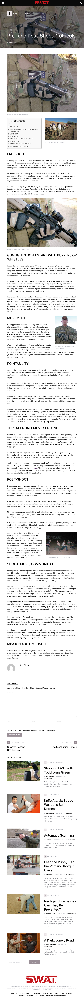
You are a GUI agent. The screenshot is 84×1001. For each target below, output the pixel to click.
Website (58, 721)
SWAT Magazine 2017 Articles (56, 995)
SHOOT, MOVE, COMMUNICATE (20, 144)
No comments (49, 778)
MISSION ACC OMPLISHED (19, 146)
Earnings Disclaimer (26, 995)
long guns (34, 468)
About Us (14, 993)
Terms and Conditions (50, 993)
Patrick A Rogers (51, 913)
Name (9, 721)
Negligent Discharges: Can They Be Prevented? (60, 905)
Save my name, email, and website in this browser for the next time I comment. (33, 730)
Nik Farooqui (50, 813)
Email (34, 721)
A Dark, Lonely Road (59, 940)
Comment (10, 693)
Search (34, 962)
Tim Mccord (49, 874)
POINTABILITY (14, 136)
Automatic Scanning (59, 835)
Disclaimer (36, 993)
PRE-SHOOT (14, 127)
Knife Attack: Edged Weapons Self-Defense (58, 805)
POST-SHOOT (14, 141)
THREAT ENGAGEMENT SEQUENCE (21, 139)
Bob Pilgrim (12, 42)
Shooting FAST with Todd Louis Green (58, 770)
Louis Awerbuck (51, 944)
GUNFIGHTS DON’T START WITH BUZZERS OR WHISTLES (24, 130)
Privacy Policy (25, 993)
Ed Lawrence (50, 776)
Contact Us (40, 995)
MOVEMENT (14, 134)
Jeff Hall (49, 839)
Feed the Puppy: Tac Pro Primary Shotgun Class (59, 866)
